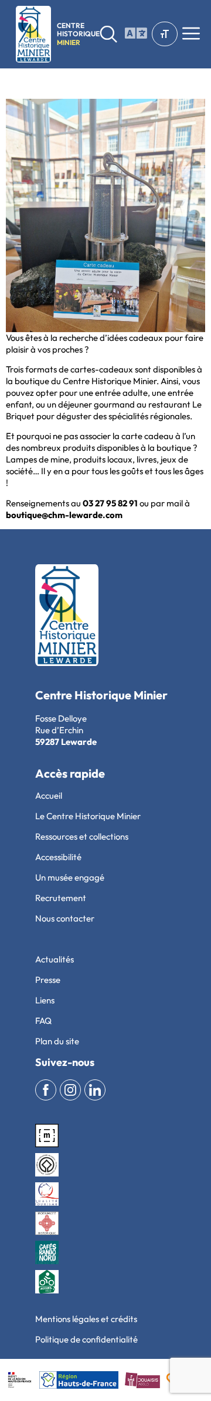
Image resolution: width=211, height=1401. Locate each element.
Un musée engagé (69, 877)
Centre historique (78, 34)
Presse (47, 979)
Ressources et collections (81, 836)
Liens (45, 1000)
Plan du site (57, 1041)
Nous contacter (64, 918)
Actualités (54, 959)
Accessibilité (58, 856)
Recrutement (60, 897)
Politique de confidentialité (86, 1339)
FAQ (43, 1020)
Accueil (48, 795)
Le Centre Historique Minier (88, 816)
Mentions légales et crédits (86, 1318)
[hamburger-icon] (133, 34)
